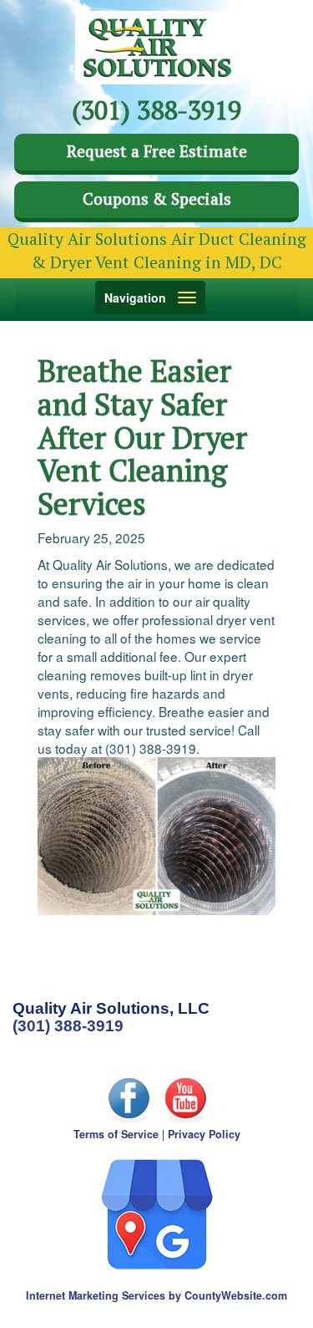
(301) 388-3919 (68, 1026)
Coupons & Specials (157, 199)
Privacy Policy (204, 1134)
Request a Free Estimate (157, 151)
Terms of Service (116, 1134)
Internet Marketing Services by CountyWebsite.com (156, 1295)
